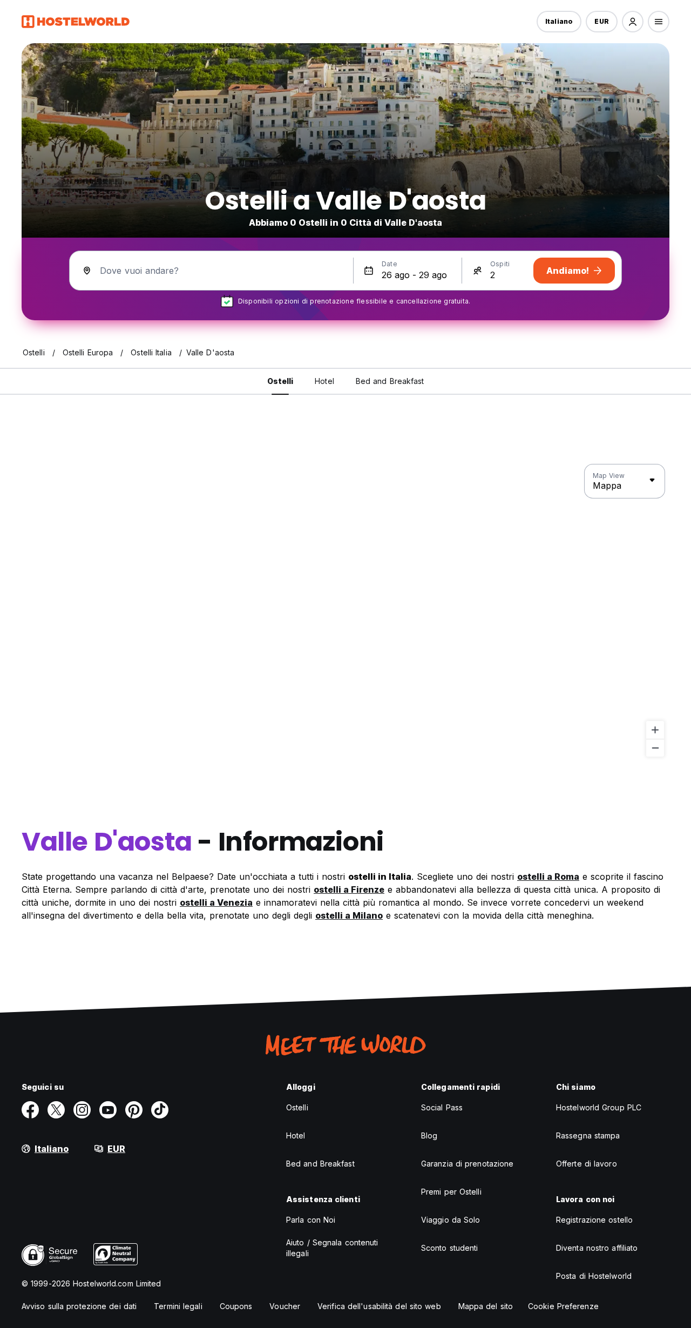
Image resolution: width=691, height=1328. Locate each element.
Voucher (284, 1306)
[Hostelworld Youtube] (108, 1109)
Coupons (236, 1306)
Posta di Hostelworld (594, 1275)
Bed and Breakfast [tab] (390, 381)
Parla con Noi (310, 1219)
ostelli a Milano (349, 915)
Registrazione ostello (594, 1219)
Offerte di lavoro (586, 1163)
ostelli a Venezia (216, 902)
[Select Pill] (632, 21)
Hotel (296, 1135)
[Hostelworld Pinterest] (134, 1109)
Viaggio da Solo (450, 1219)
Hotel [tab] (324, 381)
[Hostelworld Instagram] (82, 1109)
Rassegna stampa (588, 1135)
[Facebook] (30, 1109)
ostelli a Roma (548, 876)
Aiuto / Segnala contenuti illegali (332, 1248)
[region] (345, 611)
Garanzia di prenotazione (467, 1163)
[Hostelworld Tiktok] (159, 1109)
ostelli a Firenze (349, 889)
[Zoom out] (655, 748)
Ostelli (297, 1107)
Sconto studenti (449, 1247)
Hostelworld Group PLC (598, 1107)
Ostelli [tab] (280, 381)
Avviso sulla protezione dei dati (79, 1306)
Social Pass (442, 1107)
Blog (429, 1135)
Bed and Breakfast (320, 1163)
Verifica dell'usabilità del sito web (379, 1306)
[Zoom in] (655, 730)
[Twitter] (56, 1109)
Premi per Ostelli (451, 1191)
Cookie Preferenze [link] (563, 1306)
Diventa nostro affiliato (597, 1247)
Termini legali (178, 1306)
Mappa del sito (485, 1306)
